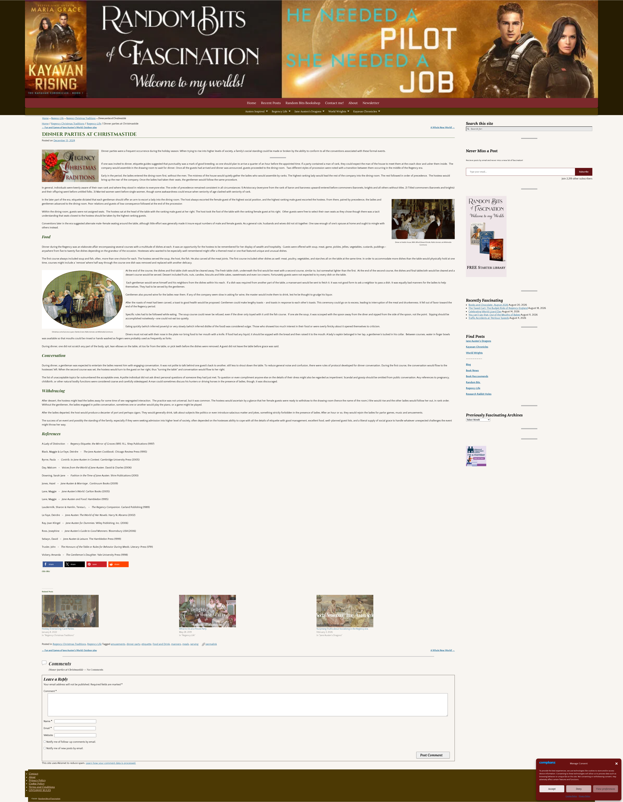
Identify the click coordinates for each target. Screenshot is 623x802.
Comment (50, 691)
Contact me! (334, 103)
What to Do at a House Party (193, 629)
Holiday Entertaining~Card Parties (58, 629)
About (353, 103)
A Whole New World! (443, 127)
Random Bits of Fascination (49, 799)
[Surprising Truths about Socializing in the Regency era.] (384, 611)
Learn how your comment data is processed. (111, 763)
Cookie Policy (571, 796)
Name (48, 721)
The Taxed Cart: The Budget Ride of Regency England (498, 308)
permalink (211, 644)
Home (251, 103)
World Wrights (337, 111)
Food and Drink (161, 644)
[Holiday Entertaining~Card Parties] (109, 611)
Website (48, 735)
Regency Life (279, 111)
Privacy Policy (584, 796)
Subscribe (583, 171)
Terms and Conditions (42, 787)
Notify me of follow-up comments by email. (71, 741)
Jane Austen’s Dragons (307, 111)
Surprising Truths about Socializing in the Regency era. (342, 629)
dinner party (133, 644)
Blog (468, 364)
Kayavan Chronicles (365, 111)
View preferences (605, 788)
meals (185, 644)
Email (48, 728)
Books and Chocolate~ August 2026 (488, 304)
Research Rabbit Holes (478, 394)
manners (176, 644)
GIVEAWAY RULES (40, 790)
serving (194, 644)
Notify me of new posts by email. (64, 748)
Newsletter (371, 103)
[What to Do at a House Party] (246, 611)
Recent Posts (271, 103)
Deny (579, 788)
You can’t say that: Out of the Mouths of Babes (494, 314)
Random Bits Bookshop (303, 103)
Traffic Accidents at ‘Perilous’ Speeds (489, 318)
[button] (616, 763)
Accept (552, 788)
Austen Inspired (255, 111)
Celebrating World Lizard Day (485, 311)
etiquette (146, 644)
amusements (118, 644)
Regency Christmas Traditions (81, 118)
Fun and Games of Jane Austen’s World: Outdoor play (69, 127)
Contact (33, 773)
